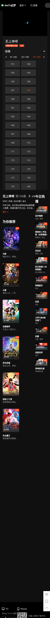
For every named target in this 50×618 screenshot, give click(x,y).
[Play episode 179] (12, 186)
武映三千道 (7, 399)
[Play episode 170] (28, 142)
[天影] (11, 238)
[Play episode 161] (12, 107)
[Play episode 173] (12, 160)
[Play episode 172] (28, 151)
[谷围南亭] (11, 311)
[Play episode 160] (28, 99)
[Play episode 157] (12, 90)
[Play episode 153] (12, 72)
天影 (4, 253)
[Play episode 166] (28, 125)
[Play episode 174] (28, 160)
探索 (35, 5)
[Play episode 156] (28, 81)
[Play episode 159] (12, 99)
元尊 (4, 290)
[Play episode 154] (28, 72)
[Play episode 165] (12, 125)
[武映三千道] (11, 384)
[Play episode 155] (12, 81)
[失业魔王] (11, 420)
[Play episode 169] (12, 142)
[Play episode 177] (12, 177)
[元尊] (11, 275)
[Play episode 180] (28, 186)
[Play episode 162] (28, 107)
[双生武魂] (11, 347)
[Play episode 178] (28, 177)
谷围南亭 (6, 326)
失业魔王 (6, 435)
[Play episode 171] (12, 151)
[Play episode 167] (12, 134)
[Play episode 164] (28, 116)
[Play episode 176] (28, 169)
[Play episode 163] (12, 116)
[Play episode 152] (28, 64)
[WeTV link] (8, 5)
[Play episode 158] (28, 90)
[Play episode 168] (28, 134)
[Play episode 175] (12, 169)
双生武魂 (6, 362)
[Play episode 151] (12, 64)
